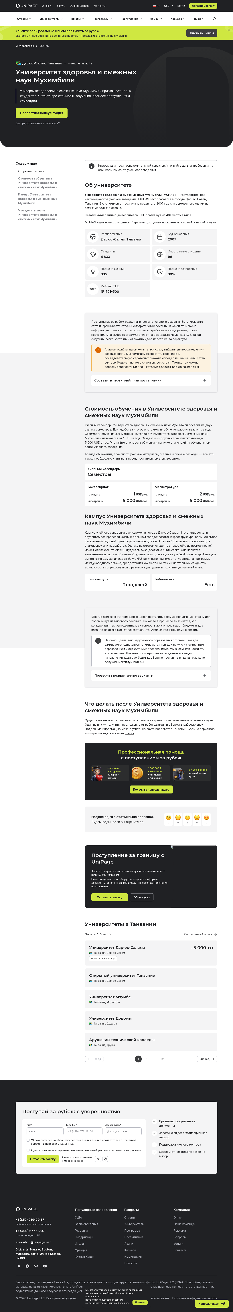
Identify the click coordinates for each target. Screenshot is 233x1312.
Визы (197, 18)
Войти (181, 5)
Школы (76, 18)
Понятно (140, 1302)
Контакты (100, 5)
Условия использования (152, 1298)
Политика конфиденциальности (194, 1298)
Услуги (61, 5)
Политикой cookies (117, 1303)
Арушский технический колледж (122, 1040)
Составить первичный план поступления (127, 380)
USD (166, 5)
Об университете (31, 171)
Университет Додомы (110, 1018)
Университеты (49, 18)
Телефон (71, 1125)
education (33, 1242)
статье (129, 733)
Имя (29, 1125)
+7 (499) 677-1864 (30, 1231)
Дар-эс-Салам (116, 952)
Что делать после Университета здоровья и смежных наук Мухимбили (37, 215)
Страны (22, 18)
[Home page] (26, 6)
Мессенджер (112, 1125)
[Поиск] (214, 19)
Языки (154, 18)
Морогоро (113, 1002)
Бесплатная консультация (41, 113)
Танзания (99, 952)
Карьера (176, 18)
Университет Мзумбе (110, 997)
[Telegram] (98, 1159)
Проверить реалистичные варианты (123, 675)
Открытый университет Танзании (122, 975)
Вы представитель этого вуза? (38, 123)
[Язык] (156, 6)
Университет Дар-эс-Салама (117, 947)
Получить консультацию (151, 789)
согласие (46, 1140)
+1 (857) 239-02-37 (30, 1219)
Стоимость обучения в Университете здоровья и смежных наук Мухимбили (37, 183)
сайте (89, 447)
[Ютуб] (45, 1266)
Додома (112, 1023)
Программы (100, 18)
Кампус (90, 532)
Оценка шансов (79, 5)
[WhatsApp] (105, 1159)
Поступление (129, 18)
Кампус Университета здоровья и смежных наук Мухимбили (37, 199)
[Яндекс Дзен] (27, 1266)
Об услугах (141, 897)
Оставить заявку (203, 5)
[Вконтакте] (36, 1266)
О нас (45, 5)
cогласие (45, 1150)
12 (162, 1058)
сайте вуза (208, 222)
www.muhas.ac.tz (80, 63)
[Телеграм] (18, 1266)
